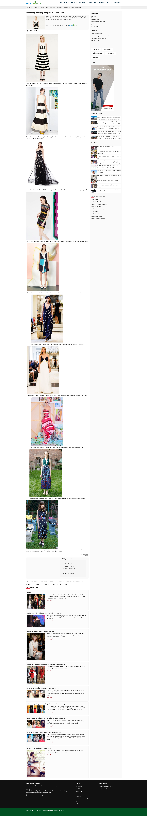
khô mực (95, 57)
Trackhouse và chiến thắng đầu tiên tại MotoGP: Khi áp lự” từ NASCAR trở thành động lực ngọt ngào (108, 128)
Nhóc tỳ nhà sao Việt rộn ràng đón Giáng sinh (109, 157)
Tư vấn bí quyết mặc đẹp (99, 38)
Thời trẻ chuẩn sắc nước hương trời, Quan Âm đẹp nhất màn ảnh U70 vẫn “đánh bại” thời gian (109, 163)
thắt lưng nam (97, 53)
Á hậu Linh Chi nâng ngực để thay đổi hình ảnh (42, 581)
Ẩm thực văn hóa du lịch (82, 799)
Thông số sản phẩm (105, 789)
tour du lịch (110, 53)
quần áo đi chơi (64, 584)
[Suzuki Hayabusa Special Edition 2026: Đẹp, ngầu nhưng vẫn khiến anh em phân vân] (94, 118)
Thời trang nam (96, 16)
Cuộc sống (79, 791)
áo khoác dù (95, 199)
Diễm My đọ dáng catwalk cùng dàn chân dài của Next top (46, 704)
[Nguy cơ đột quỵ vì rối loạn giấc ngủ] (94, 181)
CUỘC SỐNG (64, 2)
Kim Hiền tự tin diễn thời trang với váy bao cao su (43, 688)
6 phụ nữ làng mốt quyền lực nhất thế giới (40, 631)
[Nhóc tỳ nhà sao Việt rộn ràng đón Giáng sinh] (94, 156)
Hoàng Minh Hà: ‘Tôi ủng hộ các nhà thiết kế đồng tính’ (72, 581)
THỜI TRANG (92, 2)
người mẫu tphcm (96, 216)
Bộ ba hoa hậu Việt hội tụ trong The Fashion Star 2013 (44, 732)
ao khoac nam (69, 573)
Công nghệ (79, 786)
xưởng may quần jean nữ (99, 204)
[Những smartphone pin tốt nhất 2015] (94, 191)
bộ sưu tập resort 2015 (50, 584)
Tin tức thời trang (50, 7)
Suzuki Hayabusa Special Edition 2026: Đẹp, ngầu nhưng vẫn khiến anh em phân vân (109, 118)
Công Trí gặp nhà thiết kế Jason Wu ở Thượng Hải (108, 186)
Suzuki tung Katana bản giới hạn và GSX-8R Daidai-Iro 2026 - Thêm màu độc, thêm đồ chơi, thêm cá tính (109, 124)
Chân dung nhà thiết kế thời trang (102, 36)
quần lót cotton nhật (98, 209)
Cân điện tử (95, 26)
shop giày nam (69, 563)
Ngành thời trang (97, 33)
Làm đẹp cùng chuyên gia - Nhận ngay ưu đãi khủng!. (109, 152)
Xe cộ (109, 2)
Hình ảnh (117, 2)
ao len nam (107, 49)
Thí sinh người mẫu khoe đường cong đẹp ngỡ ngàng (109, 171)
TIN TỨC (73, 2)
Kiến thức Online (33, 7)
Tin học (78, 788)
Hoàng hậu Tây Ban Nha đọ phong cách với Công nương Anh (46, 664)
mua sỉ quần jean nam (98, 218)
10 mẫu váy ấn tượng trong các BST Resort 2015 (69, 7)
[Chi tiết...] (50, 600)
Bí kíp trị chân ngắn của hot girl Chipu (39, 748)
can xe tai (96, 49)
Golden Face (96, 19)
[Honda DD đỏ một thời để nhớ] (94, 148)
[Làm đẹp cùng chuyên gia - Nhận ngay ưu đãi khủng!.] (94, 152)
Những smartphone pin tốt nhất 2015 (107, 190)
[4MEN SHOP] (102, 88)
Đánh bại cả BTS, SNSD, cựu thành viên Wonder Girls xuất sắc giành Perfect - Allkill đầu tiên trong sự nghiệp (108, 167)
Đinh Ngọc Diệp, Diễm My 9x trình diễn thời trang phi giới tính (46, 718)
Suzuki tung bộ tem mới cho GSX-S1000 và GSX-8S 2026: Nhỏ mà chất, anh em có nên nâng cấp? (109, 138)
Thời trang (41, 7)
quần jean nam (96, 214)
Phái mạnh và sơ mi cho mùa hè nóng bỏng (109, 175)
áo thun (67, 571)
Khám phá (78, 793)
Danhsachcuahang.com (106, 786)
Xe (76, 801)
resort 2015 (36, 584)
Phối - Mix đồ (96, 41)
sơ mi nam (94, 211)
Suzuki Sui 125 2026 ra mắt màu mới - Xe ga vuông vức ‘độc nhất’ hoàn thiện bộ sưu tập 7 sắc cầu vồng (109, 133)
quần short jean (70, 566)
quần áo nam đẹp (97, 201)
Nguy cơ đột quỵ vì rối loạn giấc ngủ (107, 180)
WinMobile (95, 24)
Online (77, 804)
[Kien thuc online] (33, 2)
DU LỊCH (101, 2)
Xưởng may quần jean (98, 21)
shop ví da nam (96, 206)
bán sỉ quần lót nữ (70, 568)
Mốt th (29, 592)
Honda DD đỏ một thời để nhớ (105, 146)
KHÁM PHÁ (82, 2)
